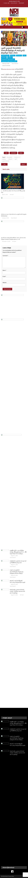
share (21, 153)
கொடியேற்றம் (9, 157)
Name (4, 270)
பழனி (16, 159)
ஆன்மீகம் (13, 55)
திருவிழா (4, 159)
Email (4, 276)
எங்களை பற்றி (6, 3)
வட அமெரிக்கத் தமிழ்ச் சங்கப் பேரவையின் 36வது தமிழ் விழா (13, 191)
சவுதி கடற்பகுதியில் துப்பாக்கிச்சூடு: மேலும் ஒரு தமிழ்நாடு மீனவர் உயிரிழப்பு (16, 571)
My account (21, 3)
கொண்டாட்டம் (17, 157)
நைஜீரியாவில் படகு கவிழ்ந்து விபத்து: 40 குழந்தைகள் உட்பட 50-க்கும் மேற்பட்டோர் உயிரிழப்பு (18, 552)
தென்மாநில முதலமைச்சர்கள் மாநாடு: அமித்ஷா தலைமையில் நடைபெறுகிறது (17, 591)
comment (13, 153)
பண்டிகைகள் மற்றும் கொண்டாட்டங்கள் (9, 61)
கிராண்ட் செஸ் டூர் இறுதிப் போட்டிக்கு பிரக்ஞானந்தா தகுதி (17, 581)
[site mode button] (23, 27)
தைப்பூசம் (10, 159)
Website (4, 282)
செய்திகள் (4, 57)
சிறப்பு (24, 55)
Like (6, 153)
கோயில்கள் (19, 55)
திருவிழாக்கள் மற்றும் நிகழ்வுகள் (8, 59)
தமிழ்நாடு (10, 57)
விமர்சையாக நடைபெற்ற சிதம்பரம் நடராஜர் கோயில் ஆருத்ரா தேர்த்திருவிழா (13, 215)
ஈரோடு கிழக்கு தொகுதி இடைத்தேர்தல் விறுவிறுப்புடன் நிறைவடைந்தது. (6, 164)
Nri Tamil (12, 194)
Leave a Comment (6, 65)
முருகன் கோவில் (5, 161)
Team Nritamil (15, 63)
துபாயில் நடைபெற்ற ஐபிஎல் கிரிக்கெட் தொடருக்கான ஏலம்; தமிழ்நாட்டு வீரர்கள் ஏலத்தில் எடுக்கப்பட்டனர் (13, 238)
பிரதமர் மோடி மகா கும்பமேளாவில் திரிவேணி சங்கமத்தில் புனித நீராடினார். (24, 164)
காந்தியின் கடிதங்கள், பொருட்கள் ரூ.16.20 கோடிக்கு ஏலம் (18, 561)
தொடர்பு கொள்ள (14, 3)
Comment (5, 255)
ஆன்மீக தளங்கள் (5, 55)
